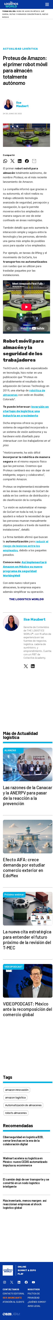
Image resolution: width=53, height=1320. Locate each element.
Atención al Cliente (13, 1299)
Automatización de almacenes (23, 1102)
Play (20, 1271)
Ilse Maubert (22, 101)
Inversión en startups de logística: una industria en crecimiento (26, 408)
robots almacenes (16, 1110)
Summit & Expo (27, 1267)
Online (22, 1264)
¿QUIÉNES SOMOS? (37, 1299)
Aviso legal (34, 1303)
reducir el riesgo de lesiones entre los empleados (25, 543)
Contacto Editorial (13, 1290)
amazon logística (15, 1094)
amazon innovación (16, 1087)
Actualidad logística (20, 45)
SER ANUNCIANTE (12, 1295)
